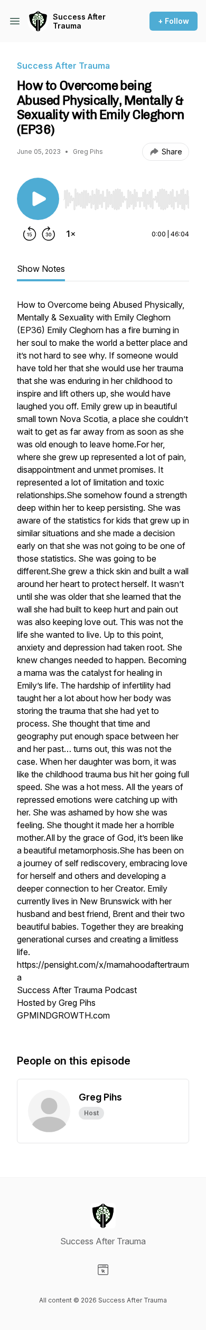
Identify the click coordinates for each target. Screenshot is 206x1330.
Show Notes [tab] (41, 268)
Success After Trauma (79, 21)
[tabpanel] (103, 665)
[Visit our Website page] (103, 1269)
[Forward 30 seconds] (48, 233)
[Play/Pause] (38, 199)
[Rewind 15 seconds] (29, 233)
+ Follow (173, 20)
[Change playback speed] (70, 233)
